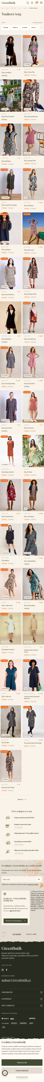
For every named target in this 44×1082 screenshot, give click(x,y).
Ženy (6, 8)
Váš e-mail (6, 879)
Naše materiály (19, 853)
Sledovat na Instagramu (14, 921)
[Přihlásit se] (32, 3)
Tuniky (25, 8)
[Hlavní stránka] (9, 3)
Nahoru (21, 799)
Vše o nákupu (19, 827)
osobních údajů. (33, 884)
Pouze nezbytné (22, 1070)
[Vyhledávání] (28, 3)
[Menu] (40, 2)
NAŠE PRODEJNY (19, 844)
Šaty (19, 8)
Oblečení (13, 8)
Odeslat (38, 879)
